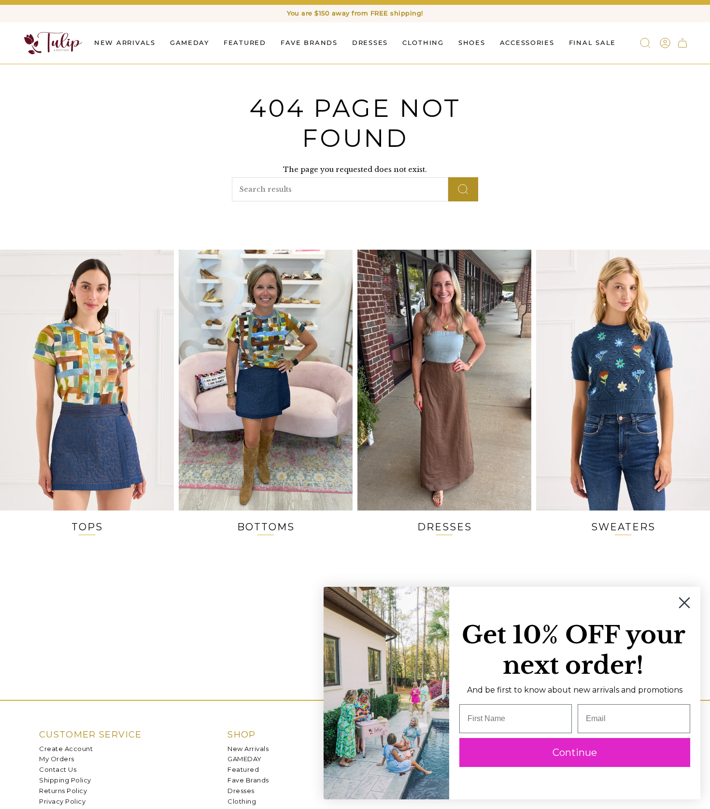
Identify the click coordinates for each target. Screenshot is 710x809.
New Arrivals (248, 748)
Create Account (66, 748)
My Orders (56, 759)
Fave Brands (248, 780)
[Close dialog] (684, 603)
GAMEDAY (244, 759)
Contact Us (57, 769)
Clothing (241, 801)
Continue (575, 752)
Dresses (241, 791)
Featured (243, 769)
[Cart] (682, 43)
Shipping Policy (65, 780)
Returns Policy (63, 791)
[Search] (463, 189)
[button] (244, 42)
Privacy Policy (62, 801)
